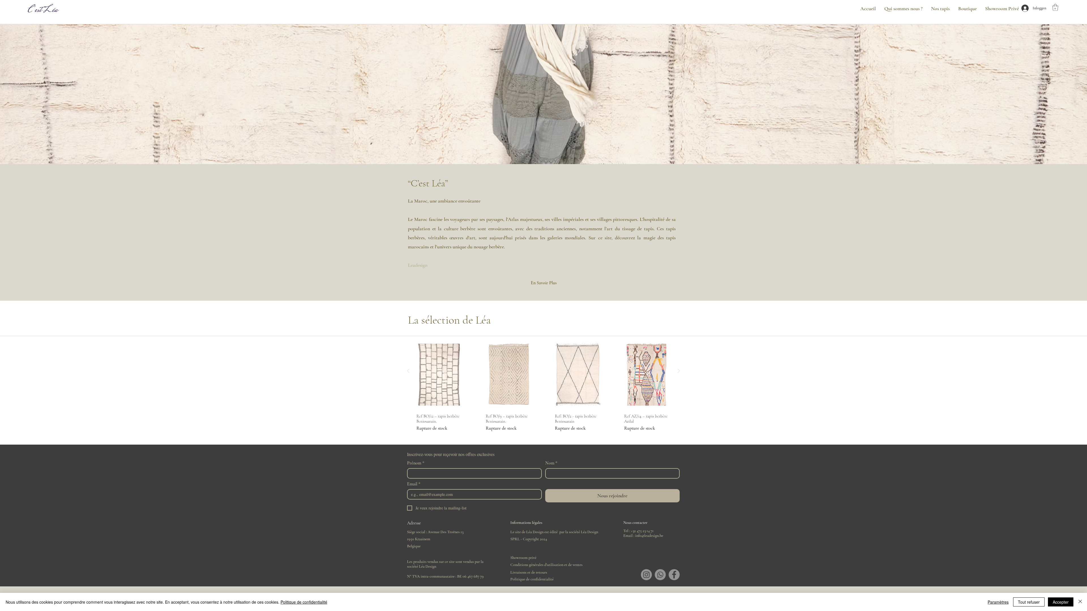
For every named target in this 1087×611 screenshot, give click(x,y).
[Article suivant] (678, 370)
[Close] (1080, 601)
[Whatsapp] (660, 574)
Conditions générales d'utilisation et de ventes (546, 564)
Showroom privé (523, 557)
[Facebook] (674, 574)
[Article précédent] (408, 370)
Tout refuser (1029, 602)
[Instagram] (646, 574)
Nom (551, 463)
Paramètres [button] (998, 602)
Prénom (415, 463)
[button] (1055, 7)
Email (413, 484)
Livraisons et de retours (528, 572)
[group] (543, 386)
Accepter (1061, 602)
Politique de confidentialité (532, 579)
